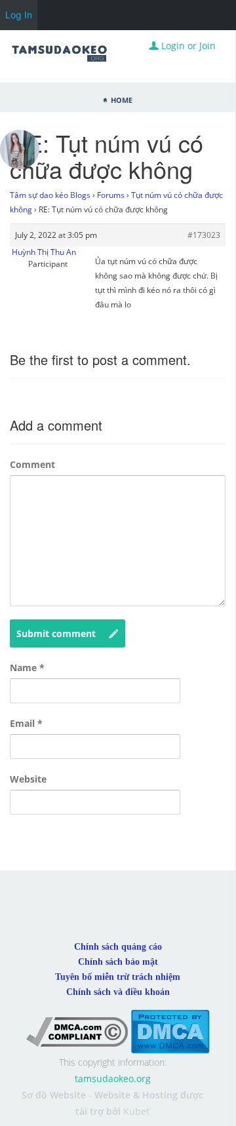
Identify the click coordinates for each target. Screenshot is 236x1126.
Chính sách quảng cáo (118, 947)
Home (121, 99)
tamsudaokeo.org (113, 1078)
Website (28, 779)
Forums (111, 195)
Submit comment (56, 633)
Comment (32, 464)
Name (27, 667)
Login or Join (187, 45)
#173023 (203, 235)
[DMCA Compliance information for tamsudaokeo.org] (77, 1030)
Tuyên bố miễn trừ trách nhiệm (117, 977)
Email (26, 723)
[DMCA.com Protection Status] (170, 1030)
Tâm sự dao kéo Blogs (50, 195)
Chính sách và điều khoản (118, 992)
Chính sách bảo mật (118, 962)
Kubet (136, 1111)
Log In (18, 14)
